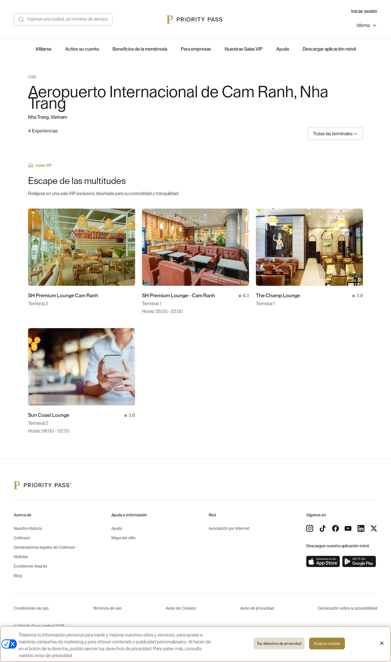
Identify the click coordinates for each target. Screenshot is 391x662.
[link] (323, 561)
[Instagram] (309, 528)
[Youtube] (348, 528)
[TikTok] (322, 528)
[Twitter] (373, 528)
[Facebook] (335, 528)
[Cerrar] (382, 643)
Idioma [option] (363, 25)
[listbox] (367, 26)
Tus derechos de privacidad (279, 643)
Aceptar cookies (327, 643)
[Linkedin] (361, 528)
